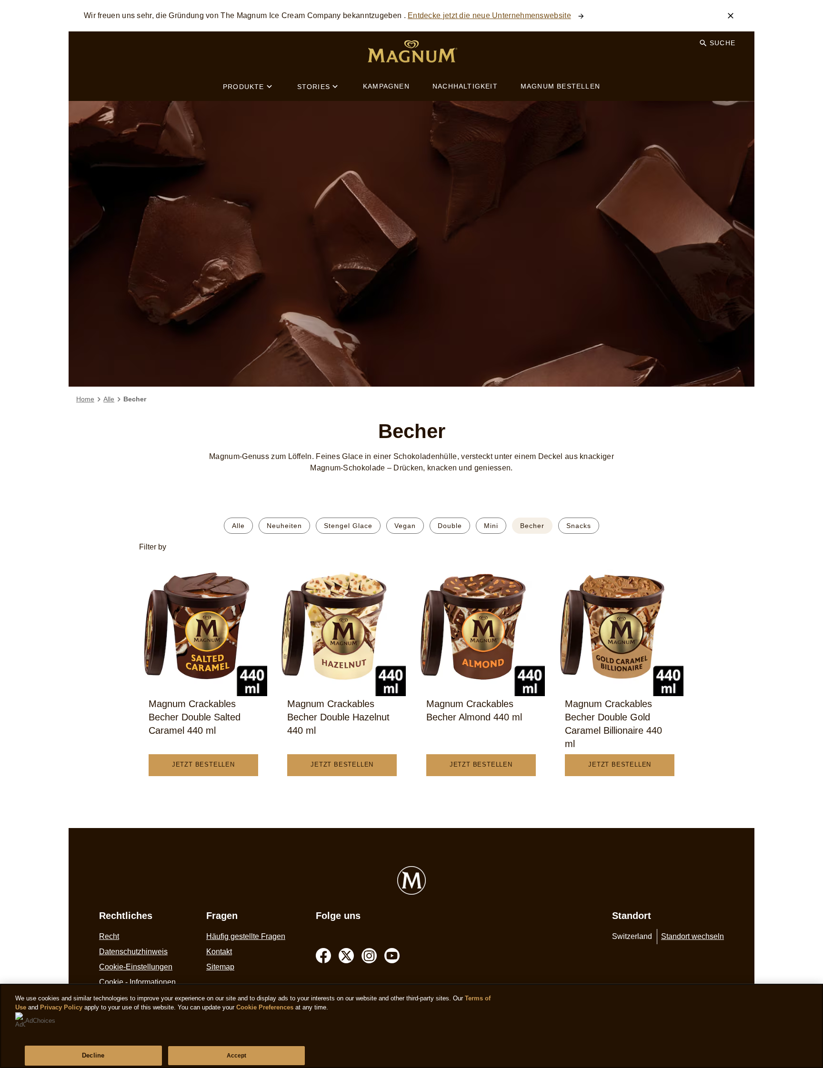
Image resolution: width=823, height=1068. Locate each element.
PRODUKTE (243, 86)
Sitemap (220, 967)
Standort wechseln (692, 936)
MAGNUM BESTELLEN (560, 86)
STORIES (313, 86)
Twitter (346, 955)
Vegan (405, 525)
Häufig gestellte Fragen (245, 936)
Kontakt (219, 952)
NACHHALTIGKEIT (465, 86)
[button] (411, 547)
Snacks (578, 525)
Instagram (369, 955)
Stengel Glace (348, 525)
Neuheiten (284, 525)
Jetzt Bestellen (203, 764)
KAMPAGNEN (386, 86)
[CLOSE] (730, 15)
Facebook (323, 955)
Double (450, 525)
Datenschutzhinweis (133, 952)
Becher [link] (134, 399)
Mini (491, 525)
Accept (237, 1055)
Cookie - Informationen (137, 982)
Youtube (392, 955)
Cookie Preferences (264, 1007)
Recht (109, 936)
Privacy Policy (61, 1007)
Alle (238, 525)
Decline (93, 1055)
